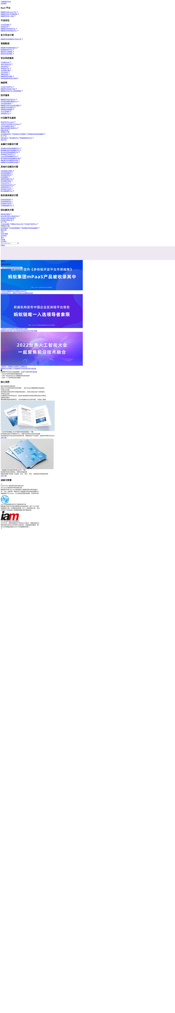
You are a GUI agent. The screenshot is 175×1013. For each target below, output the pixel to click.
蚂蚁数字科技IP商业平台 (9, 30)
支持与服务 (4, 233)
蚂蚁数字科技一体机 (7, 16)
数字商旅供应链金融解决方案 (10, 158)
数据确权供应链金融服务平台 (10, 150)
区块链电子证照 (6, 203)
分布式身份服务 (6, 103)
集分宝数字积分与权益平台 (10, 216)
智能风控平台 (5, 68)
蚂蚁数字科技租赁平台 (8, 28)
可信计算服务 (5, 111)
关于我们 (4, 241)
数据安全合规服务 (7, 51)
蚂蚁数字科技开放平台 (8, 99)
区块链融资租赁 (6, 175)
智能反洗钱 (4, 74)
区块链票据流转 (6, 201)
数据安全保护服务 (7, 54)
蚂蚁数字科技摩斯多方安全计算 (11, 39)
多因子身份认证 (6, 64)
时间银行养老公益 (7, 220)
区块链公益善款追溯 (7, 218)
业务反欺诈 (4, 66)
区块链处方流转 (6, 189)
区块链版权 (4, 177)
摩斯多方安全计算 (17, 224)
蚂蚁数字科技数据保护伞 (9, 47)
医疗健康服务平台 (7, 191)
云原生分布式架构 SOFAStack (10, 124)
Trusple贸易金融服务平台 (9, 156)
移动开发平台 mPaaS (7, 122)
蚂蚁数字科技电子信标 (8, 89)
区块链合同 (4, 26)
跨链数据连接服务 (7, 109)
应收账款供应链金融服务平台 (10, 148)
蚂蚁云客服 (4, 130)
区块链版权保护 (6, 134)
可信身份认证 (5, 62)
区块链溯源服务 (6, 173)
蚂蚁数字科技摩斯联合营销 (10, 162)
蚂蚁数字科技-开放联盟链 (9, 14)
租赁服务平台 (14, 138)
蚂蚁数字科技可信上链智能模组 (11, 91)
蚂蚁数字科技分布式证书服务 (10, 105)
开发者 (3, 239)
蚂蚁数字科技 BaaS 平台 (9, 12)
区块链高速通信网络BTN (9, 101)
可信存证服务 (5, 24)
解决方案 (4, 230)
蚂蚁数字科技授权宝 (7, 107)
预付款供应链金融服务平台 (10, 152)
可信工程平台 (5, 183)
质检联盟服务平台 (7, 179)
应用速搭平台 (5, 113)
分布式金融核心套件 (7, 126)
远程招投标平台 (6, 187)
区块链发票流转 (6, 199)
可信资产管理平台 (7, 87)
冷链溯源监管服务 (7, 171)
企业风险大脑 (5, 70)
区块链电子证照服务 (19, 134)
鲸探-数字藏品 (5, 214)
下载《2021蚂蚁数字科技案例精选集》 (11, 267)
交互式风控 (4, 72)
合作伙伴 (4, 235)
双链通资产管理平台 (7, 154)
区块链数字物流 (6, 181)
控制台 (3, 245)
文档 (2, 232)
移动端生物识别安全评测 (9, 78)
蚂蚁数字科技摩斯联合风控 (10, 160)
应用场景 (4, 3)
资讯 (2, 237)
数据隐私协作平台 (7, 49)
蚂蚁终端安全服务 (7, 76)
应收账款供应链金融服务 (36, 134)
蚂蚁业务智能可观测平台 (9, 128)
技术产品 (4, 140)
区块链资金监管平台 (7, 185)
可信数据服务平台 (7, 205)
